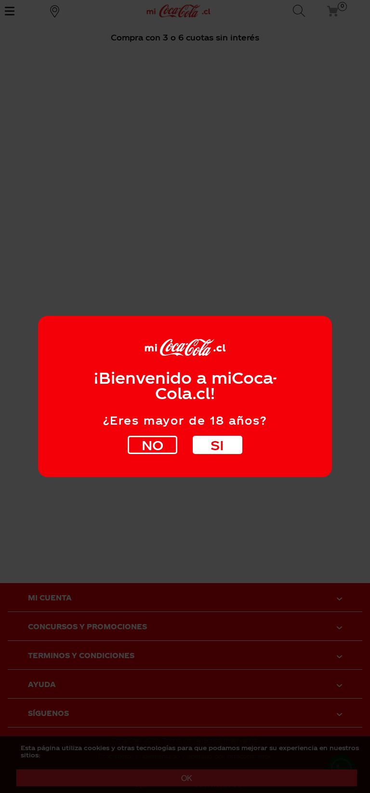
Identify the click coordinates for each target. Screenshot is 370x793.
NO (152, 445)
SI (217, 445)
